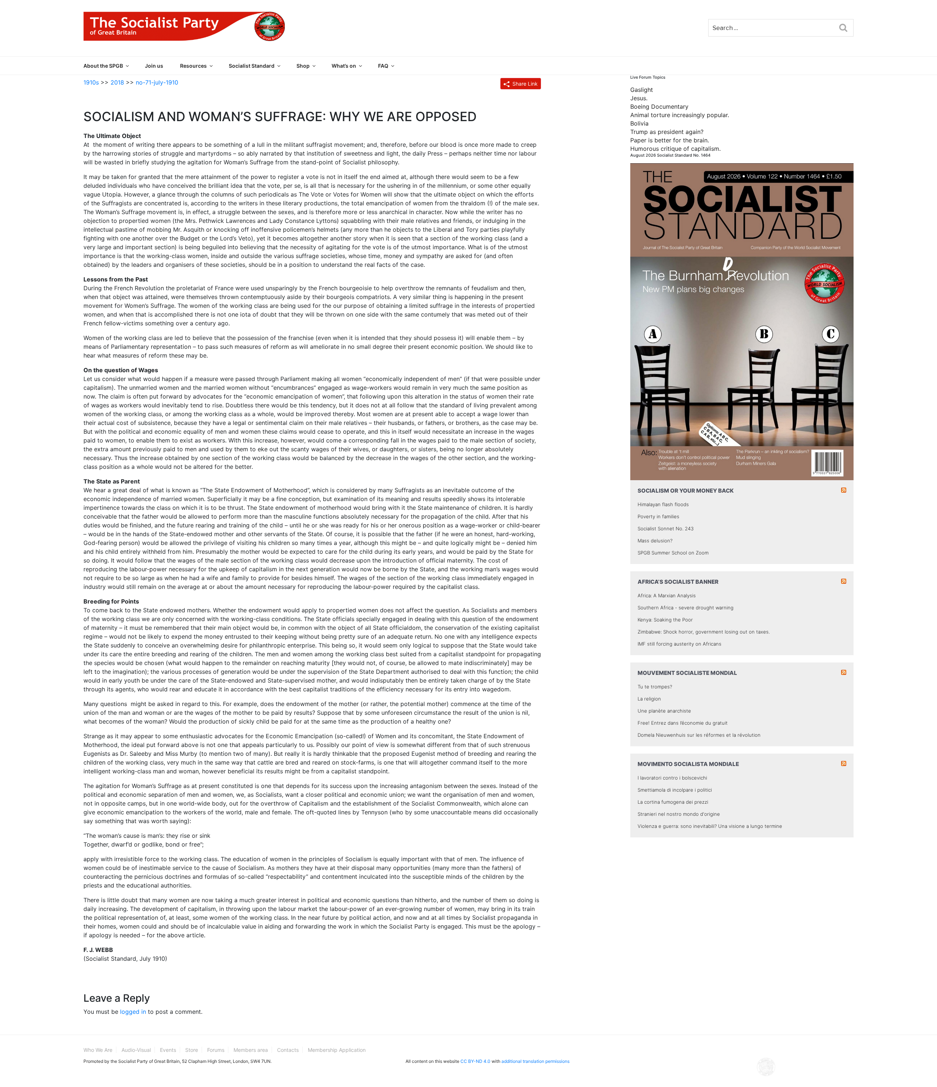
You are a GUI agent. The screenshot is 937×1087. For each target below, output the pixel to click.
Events (168, 1050)
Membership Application (337, 1050)
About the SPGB (103, 66)
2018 (117, 82)
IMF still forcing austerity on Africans (679, 644)
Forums (215, 1050)
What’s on (344, 66)
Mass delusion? (655, 541)
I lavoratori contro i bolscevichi (672, 778)
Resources (193, 66)
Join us (154, 66)
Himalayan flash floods (663, 504)
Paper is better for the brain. (669, 140)
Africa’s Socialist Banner (678, 581)
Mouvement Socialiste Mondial (687, 672)
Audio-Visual (136, 1050)
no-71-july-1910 (157, 82)
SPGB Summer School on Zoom (673, 553)
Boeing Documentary (659, 106)
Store (191, 1050)
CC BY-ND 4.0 (475, 1061)
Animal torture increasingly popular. (679, 115)
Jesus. (638, 98)
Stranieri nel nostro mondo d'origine (679, 814)
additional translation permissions (535, 1061)
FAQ (383, 66)
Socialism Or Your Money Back (686, 490)
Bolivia (639, 123)
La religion (649, 699)
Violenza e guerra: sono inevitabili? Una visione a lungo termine (710, 826)
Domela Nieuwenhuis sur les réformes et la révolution (699, 735)
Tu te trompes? (655, 687)
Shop (303, 66)
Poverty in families (658, 516)
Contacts (288, 1050)
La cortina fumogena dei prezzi (673, 802)
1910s (91, 82)
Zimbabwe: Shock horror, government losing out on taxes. (704, 632)
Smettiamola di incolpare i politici (675, 790)
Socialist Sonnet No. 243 (666, 528)
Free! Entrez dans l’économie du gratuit (683, 723)
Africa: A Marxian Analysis (667, 595)
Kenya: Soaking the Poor (665, 620)
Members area (251, 1050)
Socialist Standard (252, 66)
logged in (133, 1011)
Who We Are (97, 1050)
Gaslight (641, 89)
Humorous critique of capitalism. (675, 148)
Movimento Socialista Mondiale (688, 764)
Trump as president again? (666, 131)
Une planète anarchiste (664, 711)
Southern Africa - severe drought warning (685, 607)
